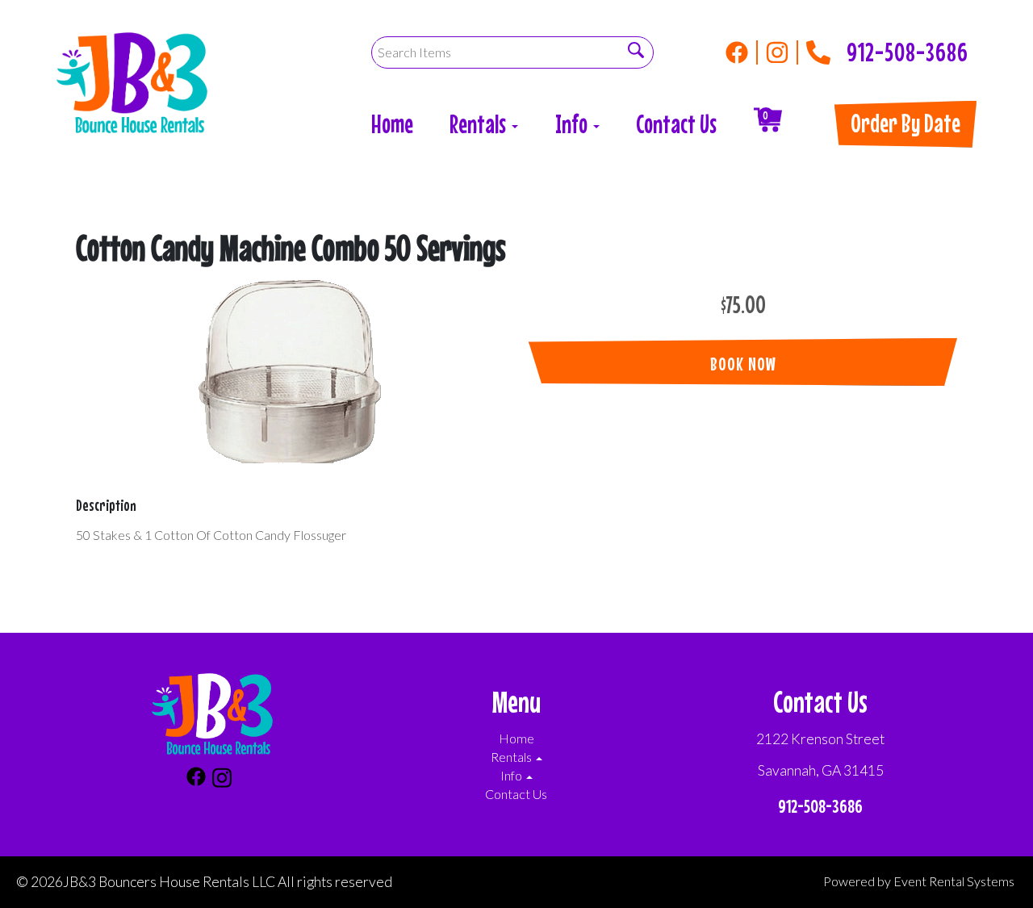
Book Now (743, 363)
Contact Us (676, 124)
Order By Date (905, 123)
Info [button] (573, 124)
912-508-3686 (907, 47)
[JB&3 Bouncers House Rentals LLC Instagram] (782, 52)
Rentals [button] (480, 124)
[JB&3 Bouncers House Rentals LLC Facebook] (742, 52)
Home (392, 124)
